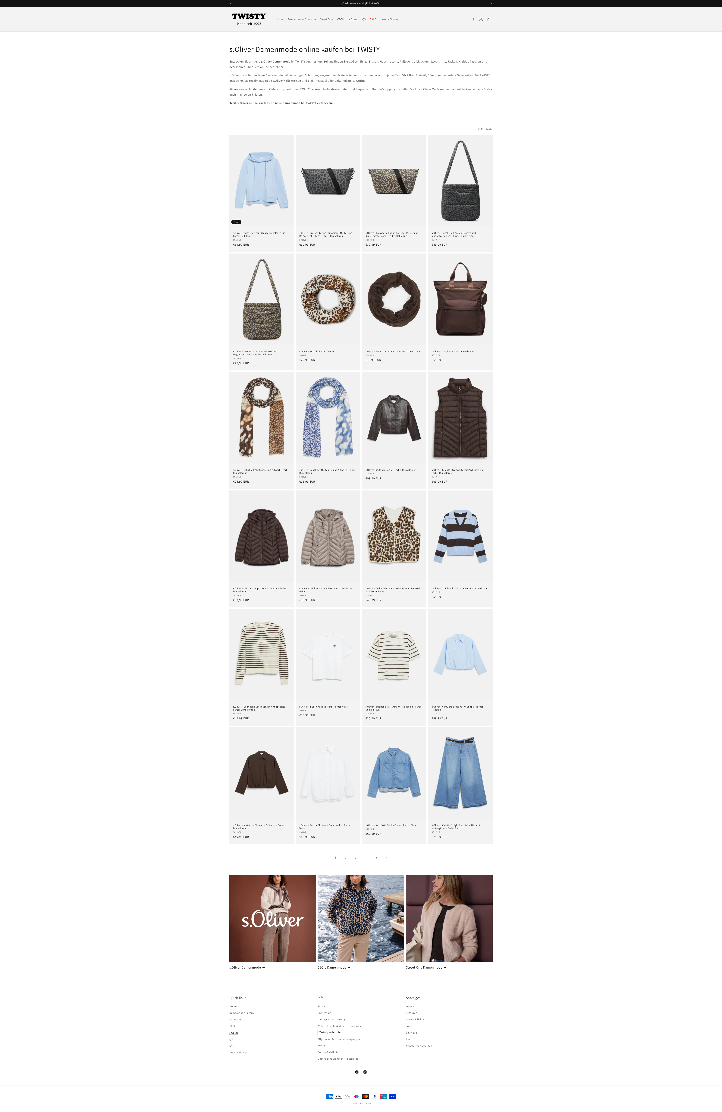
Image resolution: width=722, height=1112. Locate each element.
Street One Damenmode (424, 967)
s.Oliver (233, 1032)
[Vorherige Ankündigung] (231, 3)
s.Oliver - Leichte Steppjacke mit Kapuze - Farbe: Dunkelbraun (260, 590)
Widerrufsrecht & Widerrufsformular (339, 1026)
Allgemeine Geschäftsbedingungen (339, 1039)
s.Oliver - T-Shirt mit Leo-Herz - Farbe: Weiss (323, 706)
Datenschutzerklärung (331, 1019)
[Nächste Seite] (386, 858)
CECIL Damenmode (332, 967)
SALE (232, 1046)
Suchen (322, 1006)
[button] (302, 19)
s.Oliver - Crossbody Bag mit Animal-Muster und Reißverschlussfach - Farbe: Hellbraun (392, 235)
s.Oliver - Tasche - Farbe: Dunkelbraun (453, 351)
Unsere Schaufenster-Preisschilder (338, 1058)
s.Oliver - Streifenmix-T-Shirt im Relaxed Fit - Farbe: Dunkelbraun (394, 708)
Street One (235, 1019)
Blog (408, 1039)
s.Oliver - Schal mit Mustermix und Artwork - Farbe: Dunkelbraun (261, 471)
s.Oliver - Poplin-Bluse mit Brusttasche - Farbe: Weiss (325, 827)
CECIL (232, 1026)
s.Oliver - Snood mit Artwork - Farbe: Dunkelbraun (393, 351)
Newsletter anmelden (419, 1046)
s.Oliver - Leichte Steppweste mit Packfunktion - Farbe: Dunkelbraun (458, 471)
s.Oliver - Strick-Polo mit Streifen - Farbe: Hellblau (459, 588)
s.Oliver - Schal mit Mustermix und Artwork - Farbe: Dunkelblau (327, 471)
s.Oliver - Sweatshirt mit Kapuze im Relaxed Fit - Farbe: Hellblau (259, 235)
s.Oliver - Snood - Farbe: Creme (316, 351)
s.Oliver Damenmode (245, 967)
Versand (411, 1006)
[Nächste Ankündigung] (491, 3)
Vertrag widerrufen (330, 1032)
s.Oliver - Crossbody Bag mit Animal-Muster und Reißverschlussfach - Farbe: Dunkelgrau (325, 235)
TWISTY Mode (364, 1103)
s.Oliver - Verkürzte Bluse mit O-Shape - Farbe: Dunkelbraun (258, 827)
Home (233, 1006)
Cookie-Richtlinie (328, 1052)
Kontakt (322, 1045)
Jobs (409, 1026)
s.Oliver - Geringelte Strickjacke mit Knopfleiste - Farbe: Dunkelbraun (260, 708)
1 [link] (335, 857)
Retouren (411, 1013)
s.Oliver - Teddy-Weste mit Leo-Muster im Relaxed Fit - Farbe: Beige (393, 590)
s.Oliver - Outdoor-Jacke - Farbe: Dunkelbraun (391, 469)
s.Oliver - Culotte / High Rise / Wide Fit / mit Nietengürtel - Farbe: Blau (456, 827)
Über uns (411, 1032)
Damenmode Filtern (241, 1013)
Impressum (324, 1013)
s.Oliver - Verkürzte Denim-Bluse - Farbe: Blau (391, 825)
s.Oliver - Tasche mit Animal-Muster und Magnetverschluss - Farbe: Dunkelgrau (454, 235)
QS (231, 1039)
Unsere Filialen (238, 1052)
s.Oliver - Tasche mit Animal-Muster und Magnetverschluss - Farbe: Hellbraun (255, 353)
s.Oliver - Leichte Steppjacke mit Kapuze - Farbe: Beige (326, 590)
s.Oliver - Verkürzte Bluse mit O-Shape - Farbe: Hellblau (457, 708)
